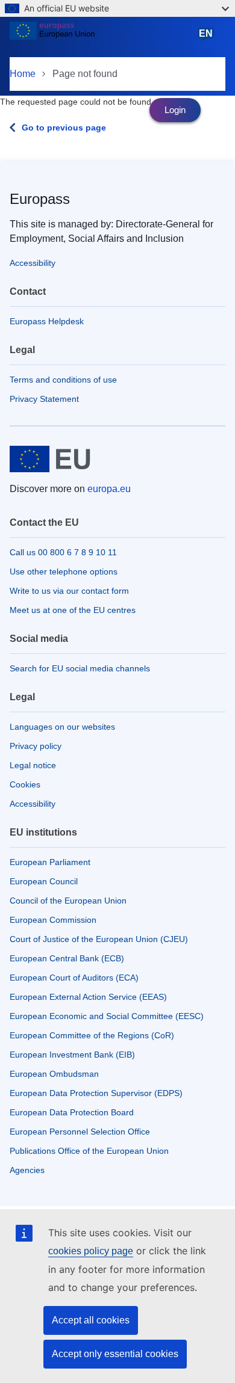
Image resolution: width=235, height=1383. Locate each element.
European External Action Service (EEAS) (88, 997)
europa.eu (109, 489)
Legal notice (33, 765)
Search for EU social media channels (80, 668)
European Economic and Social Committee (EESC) (107, 1016)
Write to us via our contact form (69, 591)
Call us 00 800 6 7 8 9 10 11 (63, 552)
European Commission (53, 920)
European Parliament (50, 862)
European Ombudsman (54, 1074)
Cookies (25, 784)
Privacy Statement (44, 399)
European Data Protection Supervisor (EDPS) (96, 1093)
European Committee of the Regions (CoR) (92, 1035)
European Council (44, 881)
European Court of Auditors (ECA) (74, 977)
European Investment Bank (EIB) (72, 1054)
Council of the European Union (68, 900)
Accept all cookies (91, 1320)
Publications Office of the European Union (89, 1151)
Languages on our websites (62, 727)
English (208, 39)
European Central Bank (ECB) (67, 958)
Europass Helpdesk (47, 321)
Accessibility (32, 263)
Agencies (27, 1170)
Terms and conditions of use (63, 379)
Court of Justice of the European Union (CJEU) (99, 939)
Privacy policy (35, 746)
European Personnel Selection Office (80, 1131)
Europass (40, 199)
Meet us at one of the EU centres (73, 610)
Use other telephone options (64, 571)
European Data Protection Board (72, 1112)
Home (23, 74)
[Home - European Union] (100, 38)
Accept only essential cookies (115, 1354)
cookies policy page (90, 1251)
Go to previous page (64, 127)
